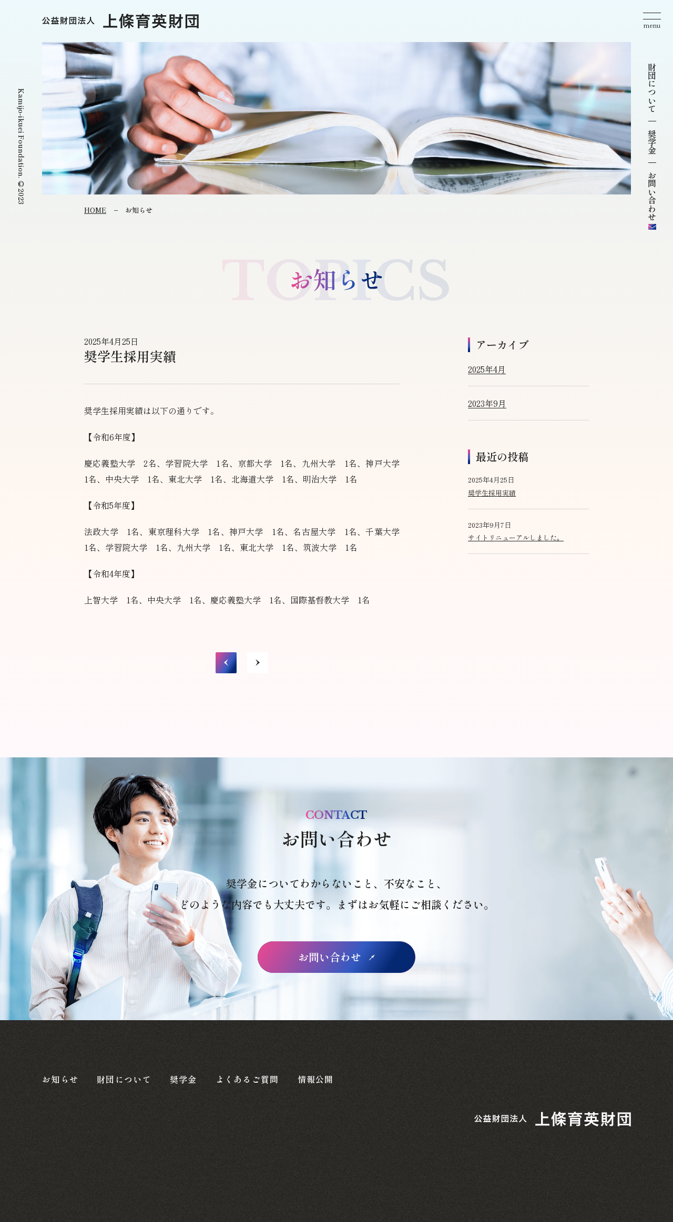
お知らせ (60, 1079)
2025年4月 (487, 369)
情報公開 (316, 1079)
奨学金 (652, 142)
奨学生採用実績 (492, 493)
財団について (652, 88)
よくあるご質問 (247, 1079)
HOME (95, 210)
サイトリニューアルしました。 (516, 537)
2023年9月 (487, 403)
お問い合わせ (329, 956)
